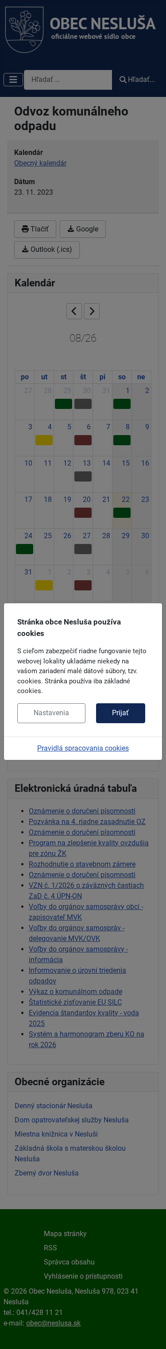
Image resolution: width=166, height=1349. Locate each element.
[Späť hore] (150, 1332)
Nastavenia (51, 713)
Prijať (120, 713)
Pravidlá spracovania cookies (83, 748)
